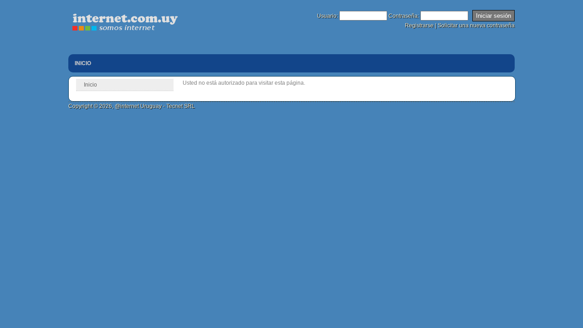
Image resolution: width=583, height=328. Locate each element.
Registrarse (419, 25)
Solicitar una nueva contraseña (476, 25)
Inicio (83, 63)
